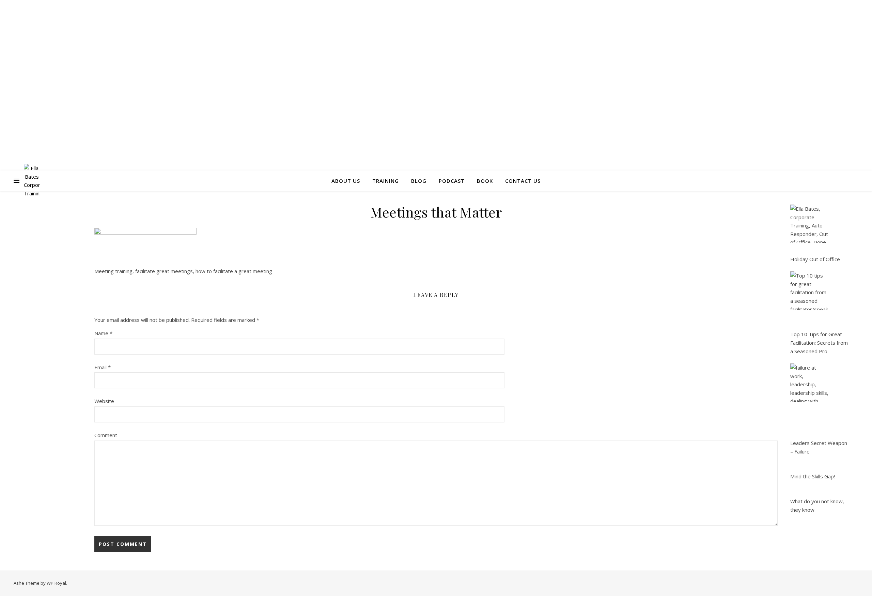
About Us (345, 180)
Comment (105, 435)
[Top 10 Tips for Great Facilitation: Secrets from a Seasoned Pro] (809, 290)
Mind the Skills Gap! (812, 476)
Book (485, 180)
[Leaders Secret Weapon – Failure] (809, 382)
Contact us (523, 180)
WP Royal (56, 583)
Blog (418, 180)
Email (102, 367)
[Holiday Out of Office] (809, 224)
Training (385, 180)
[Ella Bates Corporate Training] (32, 180)
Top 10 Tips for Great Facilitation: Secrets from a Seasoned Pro (819, 342)
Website (104, 401)
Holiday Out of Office (815, 259)
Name (103, 333)
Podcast (452, 180)
